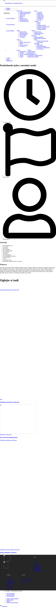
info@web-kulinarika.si (27, 579)
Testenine (36, 21)
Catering (9, 588)
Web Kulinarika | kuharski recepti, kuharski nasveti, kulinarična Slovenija (39, 568)
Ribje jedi (33, 35)
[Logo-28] (13, 3)
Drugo (35, 39)
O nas (35, 562)
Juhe (35, 10)
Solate (18, 30)
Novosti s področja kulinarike (11, 583)
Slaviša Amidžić (37, 564)
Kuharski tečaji (10, 586)
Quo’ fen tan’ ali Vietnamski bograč (8, 437)
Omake (33, 30)
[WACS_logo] (6, 568)
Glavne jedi (19, 10)
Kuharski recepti (11, 579)
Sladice (18, 39)
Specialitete (36, 43)
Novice (18, 50)
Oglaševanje (25, 582)
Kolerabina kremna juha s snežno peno (9, 402)
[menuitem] (24, 16)
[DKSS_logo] (7, 560)
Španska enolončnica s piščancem (8, 552)
